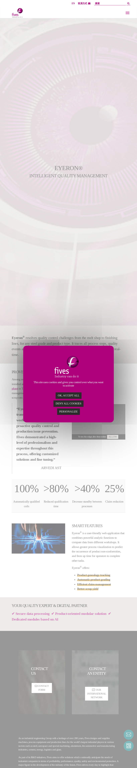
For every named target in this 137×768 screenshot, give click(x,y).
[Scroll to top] (129, 760)
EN (73, 3)
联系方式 (82, 3)
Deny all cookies (68, 403)
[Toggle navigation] (127, 13)
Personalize (68, 411)
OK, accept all (68, 395)
